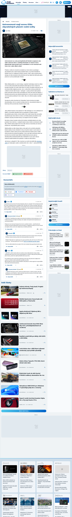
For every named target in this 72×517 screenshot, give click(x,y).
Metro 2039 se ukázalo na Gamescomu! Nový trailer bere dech (56, 251)
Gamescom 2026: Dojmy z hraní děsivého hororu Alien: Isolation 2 (26, 482)
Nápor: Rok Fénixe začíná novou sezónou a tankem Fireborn (26, 508)
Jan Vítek (8, 30)
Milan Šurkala (22, 305)
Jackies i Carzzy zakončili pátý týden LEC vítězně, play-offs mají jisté (9, 508)
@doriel (8, 271)
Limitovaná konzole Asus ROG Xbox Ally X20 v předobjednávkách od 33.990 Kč (31, 325)
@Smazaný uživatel (11, 235)
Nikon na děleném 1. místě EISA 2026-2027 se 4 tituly (61, 507)
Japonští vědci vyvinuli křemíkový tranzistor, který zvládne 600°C (44, 476)
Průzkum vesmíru (15, 21)
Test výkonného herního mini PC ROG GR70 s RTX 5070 (44, 486)
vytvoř (40, 186)
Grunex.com (52, 247)
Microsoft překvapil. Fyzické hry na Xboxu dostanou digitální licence (56, 244)
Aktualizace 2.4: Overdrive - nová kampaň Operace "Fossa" (26, 514)
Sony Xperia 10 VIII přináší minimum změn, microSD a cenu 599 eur (61, 512)
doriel (9, 250)
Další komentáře (59, 86)
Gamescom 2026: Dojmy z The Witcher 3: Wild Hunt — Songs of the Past (26, 476)
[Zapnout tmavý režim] (60, 2)
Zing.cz (51, 268)
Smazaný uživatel (12, 216)
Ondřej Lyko (22, 404)
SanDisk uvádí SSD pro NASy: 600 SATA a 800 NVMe (32, 337)
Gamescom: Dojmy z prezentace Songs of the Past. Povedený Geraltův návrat (56, 236)
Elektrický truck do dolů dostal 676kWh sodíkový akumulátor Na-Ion (31, 374)
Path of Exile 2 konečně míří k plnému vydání (44, 511)
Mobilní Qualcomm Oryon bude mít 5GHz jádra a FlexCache (30, 300)
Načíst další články (23, 411)
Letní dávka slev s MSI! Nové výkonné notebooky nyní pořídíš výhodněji (31, 349)
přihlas (25, 186)
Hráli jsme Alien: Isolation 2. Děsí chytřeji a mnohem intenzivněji (57, 259)
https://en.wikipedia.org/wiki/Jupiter (32, 241)
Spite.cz (51, 239)
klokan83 (10, 233)
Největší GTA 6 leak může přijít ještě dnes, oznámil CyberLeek (10, 487)
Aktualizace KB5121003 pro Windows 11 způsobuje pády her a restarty (31, 386)
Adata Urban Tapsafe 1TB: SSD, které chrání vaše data (32, 362)
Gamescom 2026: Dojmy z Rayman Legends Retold (26, 486)
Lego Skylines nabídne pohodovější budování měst (57, 265)
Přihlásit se (67, 2)
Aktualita (7, 21)
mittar (8, 201)
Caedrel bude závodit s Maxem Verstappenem (8, 513)
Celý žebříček (59, 224)
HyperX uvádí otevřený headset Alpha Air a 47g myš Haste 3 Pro (32, 399)
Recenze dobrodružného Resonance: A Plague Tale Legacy (61, 489)
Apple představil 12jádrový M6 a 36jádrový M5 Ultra (30, 312)
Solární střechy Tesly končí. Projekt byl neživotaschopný (31, 287)
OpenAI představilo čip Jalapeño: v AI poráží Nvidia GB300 (44, 482)
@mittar (8, 218)
